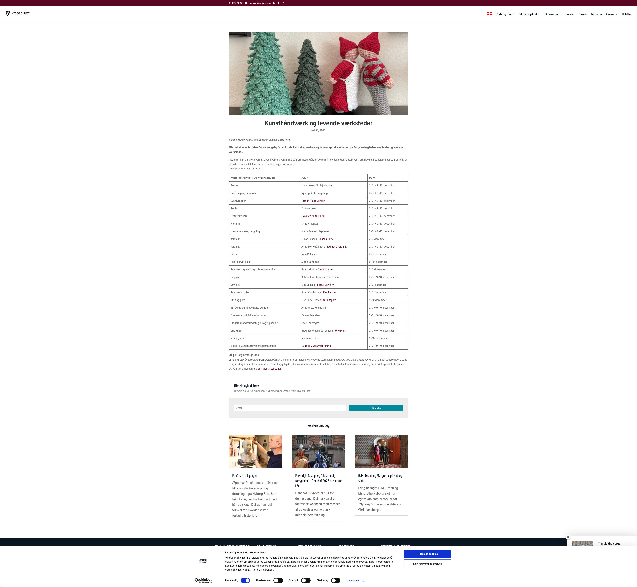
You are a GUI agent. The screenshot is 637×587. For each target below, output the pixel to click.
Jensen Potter (326, 239)
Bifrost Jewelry (325, 285)
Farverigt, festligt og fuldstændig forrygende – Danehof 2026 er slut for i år (318, 481)
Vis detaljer (353, 580)
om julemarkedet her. (270, 368)
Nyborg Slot (504, 14)
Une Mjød (340, 330)
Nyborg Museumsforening (316, 346)
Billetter (627, 14)
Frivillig (570, 14)
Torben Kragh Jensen (313, 201)
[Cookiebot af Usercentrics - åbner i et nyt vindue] (203, 580)
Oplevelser (551, 14)
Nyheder (596, 14)
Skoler (583, 14)
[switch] (278, 580)
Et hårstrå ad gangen (244, 475)
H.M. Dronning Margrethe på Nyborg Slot (380, 478)
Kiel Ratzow (329, 292)
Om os (610, 14)
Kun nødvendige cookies (427, 563)
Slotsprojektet (528, 14)
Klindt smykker (325, 269)
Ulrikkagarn (329, 300)
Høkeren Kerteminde (312, 216)
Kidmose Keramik (337, 246)
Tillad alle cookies (427, 553)
